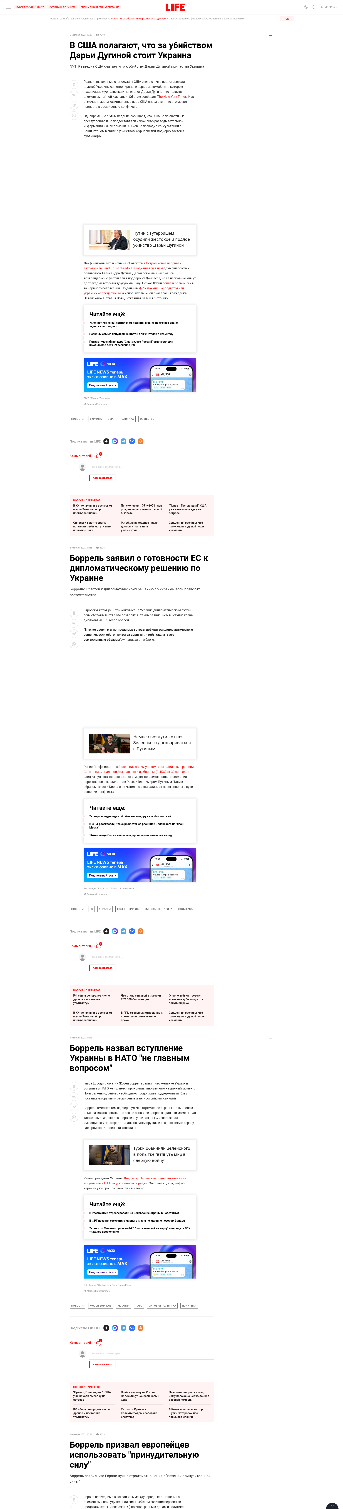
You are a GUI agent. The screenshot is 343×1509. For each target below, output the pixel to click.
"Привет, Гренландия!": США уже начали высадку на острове (188, 509)
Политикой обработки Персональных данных (139, 18)
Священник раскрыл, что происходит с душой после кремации (187, 526)
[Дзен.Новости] (106, 441)
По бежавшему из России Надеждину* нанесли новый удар (140, 1472)
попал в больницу (176, 283)
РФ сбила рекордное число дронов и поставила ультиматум (139, 526)
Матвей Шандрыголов (98, 1367)
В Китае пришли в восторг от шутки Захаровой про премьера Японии (92, 509)
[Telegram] (123, 441)
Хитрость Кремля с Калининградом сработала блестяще (139, 1489)
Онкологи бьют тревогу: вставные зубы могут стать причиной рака (92, 526)
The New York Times (172, 96)
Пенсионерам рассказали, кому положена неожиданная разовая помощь (189, 1472)
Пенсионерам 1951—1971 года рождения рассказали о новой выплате (141, 509)
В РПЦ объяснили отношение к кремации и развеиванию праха (142, 1016)
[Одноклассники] (140, 441)
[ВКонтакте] (132, 441)
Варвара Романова (97, 404)
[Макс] (114, 441)
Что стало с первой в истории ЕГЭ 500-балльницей (141, 997)
